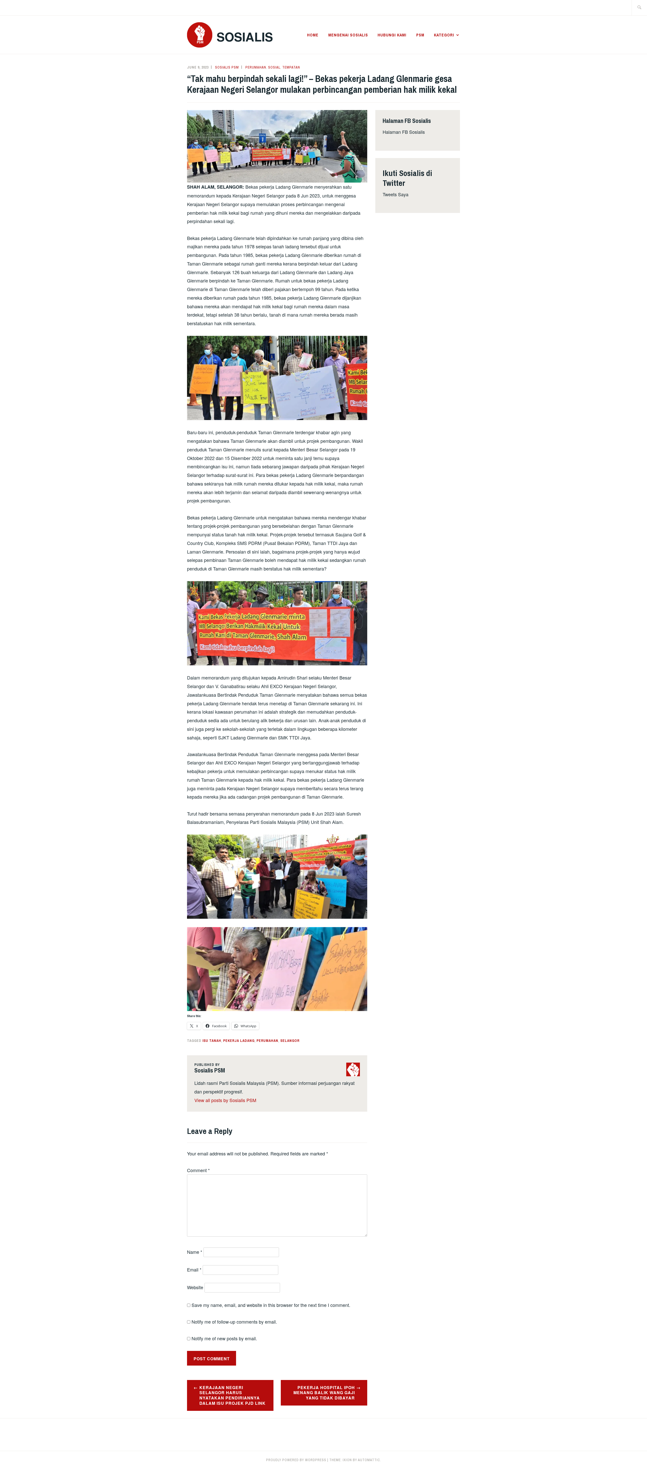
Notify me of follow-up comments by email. (234, 1321)
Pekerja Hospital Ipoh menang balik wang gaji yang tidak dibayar (324, 1393)
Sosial (274, 67)
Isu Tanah (211, 1040)
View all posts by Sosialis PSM (225, 1100)
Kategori (444, 35)
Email (194, 1269)
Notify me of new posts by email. (224, 1338)
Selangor (289, 1040)
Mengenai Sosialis (348, 35)
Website (195, 1287)
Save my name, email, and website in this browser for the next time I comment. (271, 1305)
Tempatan (291, 67)
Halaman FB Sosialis (404, 131)
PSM (420, 35)
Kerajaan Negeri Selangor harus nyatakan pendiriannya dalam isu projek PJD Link (232, 1395)
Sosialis (245, 36)
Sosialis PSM (227, 67)
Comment (198, 1170)
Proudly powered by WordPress (296, 1460)
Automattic (369, 1460)
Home (312, 35)
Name (194, 1251)
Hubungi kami (392, 35)
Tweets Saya (395, 194)
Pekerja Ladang (239, 1040)
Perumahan (255, 67)
